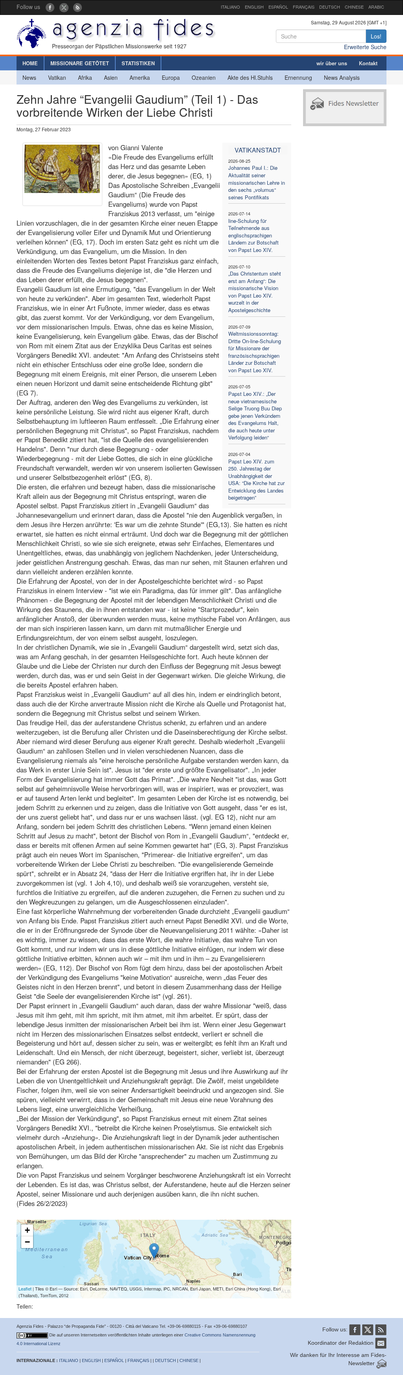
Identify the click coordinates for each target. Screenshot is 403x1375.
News (29, 77)
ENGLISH (254, 7)
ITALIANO (230, 7)
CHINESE (354, 7)
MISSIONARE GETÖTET (79, 63)
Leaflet (24, 1288)
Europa (171, 77)
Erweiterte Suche (365, 47)
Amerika (139, 77)
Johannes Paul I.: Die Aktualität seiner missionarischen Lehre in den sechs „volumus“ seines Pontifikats (256, 182)
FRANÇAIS (303, 7)
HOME (30, 63)
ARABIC (376, 7)
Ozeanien (204, 77)
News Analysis (342, 77)
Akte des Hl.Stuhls (250, 77)
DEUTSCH (329, 7)
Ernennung (298, 77)
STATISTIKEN (138, 63)
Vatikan (57, 77)
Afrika (85, 77)
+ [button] (27, 1230)
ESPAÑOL (278, 7)
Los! (376, 36)
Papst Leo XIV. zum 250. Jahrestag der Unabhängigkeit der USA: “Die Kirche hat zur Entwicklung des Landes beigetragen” (256, 480)
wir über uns (331, 63)
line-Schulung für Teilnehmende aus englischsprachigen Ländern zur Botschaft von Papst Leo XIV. (253, 235)
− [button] (27, 1242)
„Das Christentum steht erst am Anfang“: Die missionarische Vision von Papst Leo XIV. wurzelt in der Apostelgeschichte (254, 292)
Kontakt (368, 63)
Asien (111, 77)
